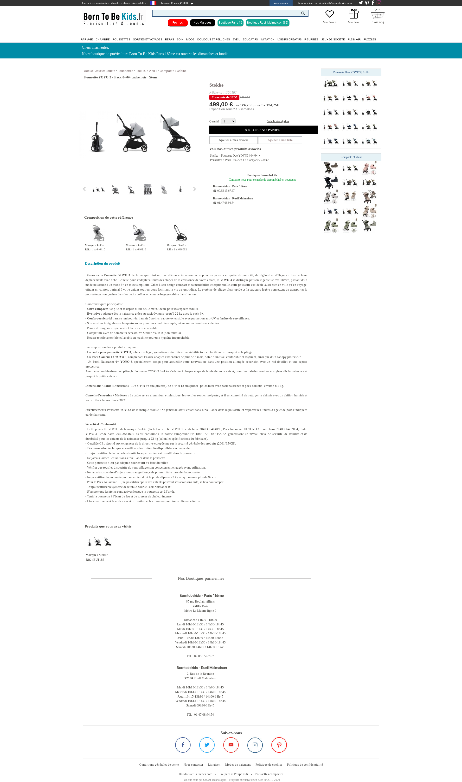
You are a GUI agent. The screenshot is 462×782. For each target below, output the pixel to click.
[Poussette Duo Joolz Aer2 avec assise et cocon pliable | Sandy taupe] (369, 196)
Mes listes (353, 22)
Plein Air (354, 39)
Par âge (87, 39)
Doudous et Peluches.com (195, 774)
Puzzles (370, 39)
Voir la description (278, 121)
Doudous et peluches (213, 39)
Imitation (268, 39)
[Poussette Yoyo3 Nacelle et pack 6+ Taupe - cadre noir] (350, 182)
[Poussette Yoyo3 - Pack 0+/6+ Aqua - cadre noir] (350, 140)
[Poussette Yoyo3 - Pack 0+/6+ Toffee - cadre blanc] (330, 97)
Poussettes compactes (269, 774)
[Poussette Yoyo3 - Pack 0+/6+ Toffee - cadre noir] (369, 83)
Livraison (214, 764)
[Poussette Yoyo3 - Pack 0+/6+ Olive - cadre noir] (369, 126)
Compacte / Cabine (173, 71)
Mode (190, 39)
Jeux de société (333, 39)
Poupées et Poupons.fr (233, 774)
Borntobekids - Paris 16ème (230, 186)
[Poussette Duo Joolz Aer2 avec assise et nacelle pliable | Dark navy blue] (330, 182)
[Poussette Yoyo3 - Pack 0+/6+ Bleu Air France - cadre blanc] (350, 126)
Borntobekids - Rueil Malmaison (233, 198)
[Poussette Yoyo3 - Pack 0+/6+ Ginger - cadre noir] (330, 126)
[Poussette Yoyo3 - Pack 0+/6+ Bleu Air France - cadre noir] (330, 140)
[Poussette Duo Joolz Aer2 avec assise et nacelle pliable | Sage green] (369, 225)
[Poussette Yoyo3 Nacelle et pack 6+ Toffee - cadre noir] (369, 182)
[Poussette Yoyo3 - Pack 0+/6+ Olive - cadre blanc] (330, 83)
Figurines (311, 39)
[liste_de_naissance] (354, 17)
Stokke (216, 85)
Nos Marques (203, 22)
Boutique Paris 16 (230, 22)
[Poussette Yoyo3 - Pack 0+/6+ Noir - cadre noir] (369, 112)
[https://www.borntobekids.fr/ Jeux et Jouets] (114, 16)
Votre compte (281, 2)
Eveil (236, 39)
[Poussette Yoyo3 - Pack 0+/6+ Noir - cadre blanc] (350, 97)
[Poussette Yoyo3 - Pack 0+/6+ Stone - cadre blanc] (330, 112)
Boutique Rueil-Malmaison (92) (267, 22)
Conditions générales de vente (159, 764)
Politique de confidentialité (305, 764)
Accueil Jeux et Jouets (99, 71)
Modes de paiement (238, 764)
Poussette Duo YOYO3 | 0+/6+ (239, 155)
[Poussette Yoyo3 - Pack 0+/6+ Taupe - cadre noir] (350, 83)
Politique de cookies (269, 764)
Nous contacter (193, 764)
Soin (180, 39)
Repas (169, 39)
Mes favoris (330, 22)
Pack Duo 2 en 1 (146, 71)
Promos (178, 22)
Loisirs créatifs (289, 39)
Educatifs (250, 39)
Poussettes (121, 39)
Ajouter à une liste (280, 140)
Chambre (103, 39)
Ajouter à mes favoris (233, 140)
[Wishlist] (329, 17)
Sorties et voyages (147, 39)
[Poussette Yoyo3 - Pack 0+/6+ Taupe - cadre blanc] (350, 112)
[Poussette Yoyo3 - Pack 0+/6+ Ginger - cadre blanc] (369, 97)
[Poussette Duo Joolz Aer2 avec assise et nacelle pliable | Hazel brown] (330, 167)
